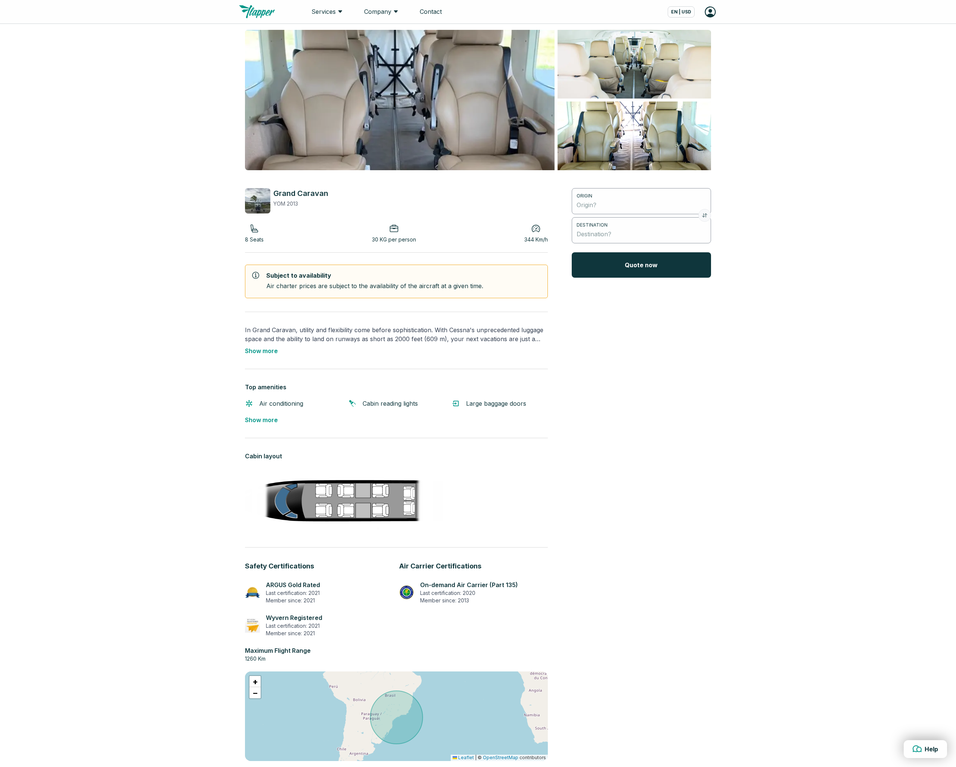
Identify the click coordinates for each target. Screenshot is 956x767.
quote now (641, 265)
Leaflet (465, 757)
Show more (261, 351)
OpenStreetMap (500, 757)
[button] (255, 681)
